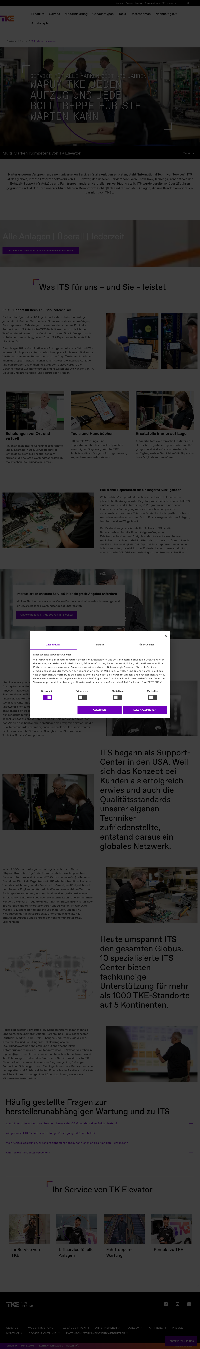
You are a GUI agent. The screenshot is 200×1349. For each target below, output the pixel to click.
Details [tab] (100, 644)
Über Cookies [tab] (146, 644)
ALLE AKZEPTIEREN (144, 710)
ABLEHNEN (99, 710)
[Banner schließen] (166, 636)
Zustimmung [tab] (53, 644)
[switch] (82, 697)
